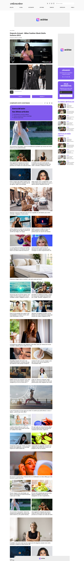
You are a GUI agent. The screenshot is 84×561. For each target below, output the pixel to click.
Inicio (11, 30)
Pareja (72, 7)
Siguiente (42, 96)
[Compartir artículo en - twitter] (47, 103)
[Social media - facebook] (49, 3)
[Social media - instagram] (53, 3)
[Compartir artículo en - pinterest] (51, 103)
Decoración (31, 7)
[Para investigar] (56, 3)
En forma (42, 7)
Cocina (20, 7)
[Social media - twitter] (47, 3)
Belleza (11, 7)
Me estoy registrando (65, 95)
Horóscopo (62, 7)
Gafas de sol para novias (18, 117)
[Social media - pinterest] (51, 3)
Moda (13, 30)
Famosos (52, 7)
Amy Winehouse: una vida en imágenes (21, 114)
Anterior (20, 96)
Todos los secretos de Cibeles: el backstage (23, 116)
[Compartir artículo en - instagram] (49, 103)
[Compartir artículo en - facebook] (45, 103)
